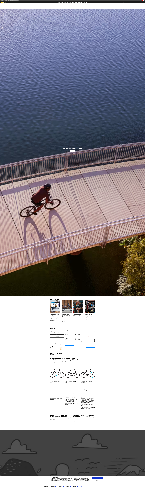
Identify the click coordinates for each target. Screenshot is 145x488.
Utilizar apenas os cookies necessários (97, 483)
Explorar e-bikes (63, 321)
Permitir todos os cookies (97, 477)
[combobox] (132, 2)
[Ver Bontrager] (10, 0)
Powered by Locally (52, 354)
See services (86, 319)
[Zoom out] (94, 340)
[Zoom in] (94, 339)
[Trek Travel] (16, 0)
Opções (81, 486)
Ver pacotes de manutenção (76, 320)
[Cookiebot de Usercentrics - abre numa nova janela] (46, 486)
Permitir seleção (97, 480)
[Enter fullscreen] (94, 332)
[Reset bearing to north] (94, 341)
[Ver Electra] (6, 0)
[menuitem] (58, 2)
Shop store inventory (52, 320)
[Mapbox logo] (82, 341)
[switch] (64, 486)
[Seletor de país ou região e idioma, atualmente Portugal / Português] (142, 0)
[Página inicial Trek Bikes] (2, 0)
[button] (88, 336)
